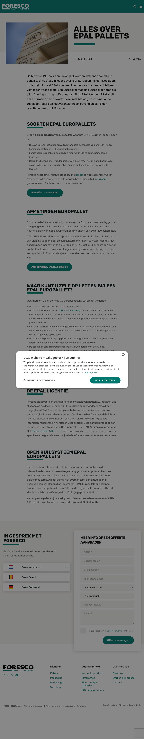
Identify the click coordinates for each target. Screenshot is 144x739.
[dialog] (72, 369)
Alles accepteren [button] (105, 380)
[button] (39, 380)
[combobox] (123, 354)
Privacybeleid (91, 372)
